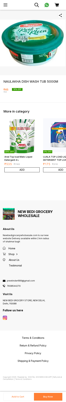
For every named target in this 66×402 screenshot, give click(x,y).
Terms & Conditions (23, 379)
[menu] (5, 5)
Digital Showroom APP (40, 377)
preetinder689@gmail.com (21, 281)
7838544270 (14, 286)
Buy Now (48, 396)
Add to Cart (18, 396)
